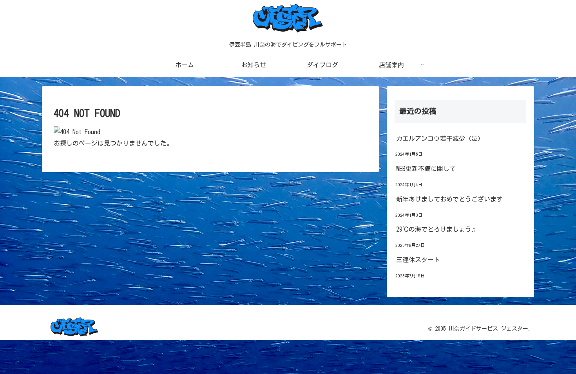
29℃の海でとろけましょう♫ (436, 229)
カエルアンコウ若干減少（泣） (440, 138)
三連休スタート (418, 260)
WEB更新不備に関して (426, 168)
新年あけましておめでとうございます (449, 199)
